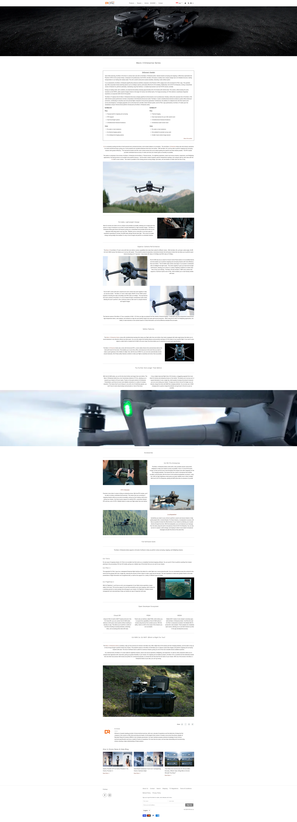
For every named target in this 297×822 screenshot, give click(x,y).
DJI (104, 146)
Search (159, 788)
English (145, 810)
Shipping (165, 788)
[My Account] (185, 3)
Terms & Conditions (186, 788)
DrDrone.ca (191, 809)
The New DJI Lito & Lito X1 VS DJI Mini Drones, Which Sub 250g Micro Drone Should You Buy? (177, 771)
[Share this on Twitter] (182, 724)
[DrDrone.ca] (110, 3)
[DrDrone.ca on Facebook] (105, 795)
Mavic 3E (108, 250)
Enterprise (173, 146)
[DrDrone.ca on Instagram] (110, 795)
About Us (145, 788)
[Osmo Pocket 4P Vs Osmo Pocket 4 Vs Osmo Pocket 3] (117, 759)
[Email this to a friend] (192, 724)
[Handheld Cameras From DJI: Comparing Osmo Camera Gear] (148, 759)
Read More (106, 773)
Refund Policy (147, 793)
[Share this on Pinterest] (188, 724)
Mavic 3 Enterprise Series (113, 337)
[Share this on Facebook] (185, 724)
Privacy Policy (157, 793)
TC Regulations (173, 788)
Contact (152, 788)
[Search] (189, 3)
